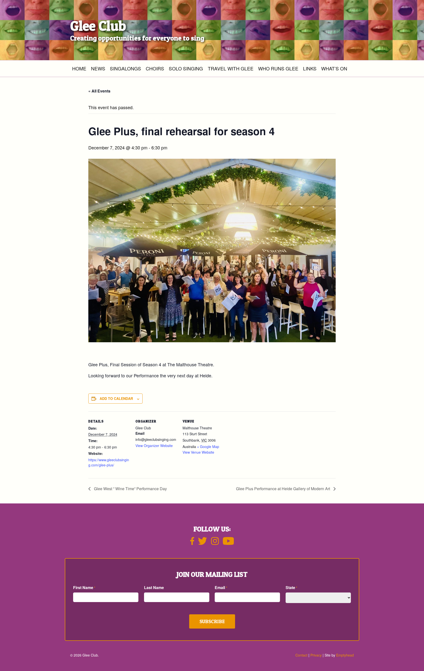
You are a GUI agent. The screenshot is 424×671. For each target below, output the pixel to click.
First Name (84, 587)
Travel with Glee (230, 68)
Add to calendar (116, 398)
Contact (301, 655)
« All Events (99, 91)
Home (79, 68)
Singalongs (125, 68)
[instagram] (215, 543)
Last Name (154, 587)
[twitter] (202, 543)
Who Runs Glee (278, 68)
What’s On (334, 68)
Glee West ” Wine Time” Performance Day (130, 488)
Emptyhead (345, 655)
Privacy (316, 655)
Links (310, 68)
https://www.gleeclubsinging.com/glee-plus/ (108, 462)
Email (221, 587)
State (291, 587)
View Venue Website (198, 452)
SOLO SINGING (186, 68)
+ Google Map (208, 446)
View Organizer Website (154, 445)
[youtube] (228, 543)
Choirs (155, 68)
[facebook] (192, 543)
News (98, 68)
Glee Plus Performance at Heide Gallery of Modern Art (283, 488)
